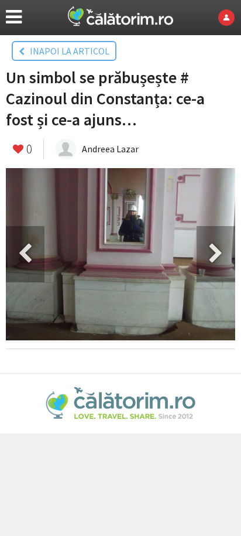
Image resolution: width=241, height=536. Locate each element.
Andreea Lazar (110, 149)
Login (229, 17)
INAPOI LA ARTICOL (67, 51)
